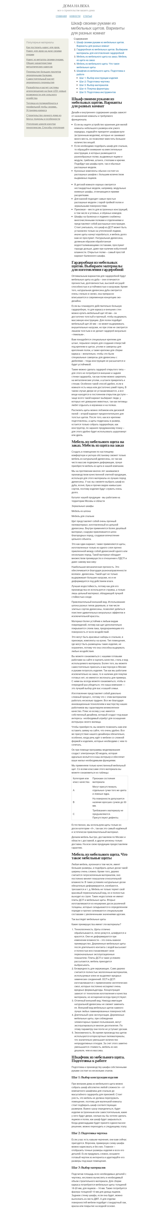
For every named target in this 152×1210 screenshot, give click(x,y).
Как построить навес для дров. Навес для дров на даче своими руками (44, 51)
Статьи (87, 16)
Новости (74, 16)
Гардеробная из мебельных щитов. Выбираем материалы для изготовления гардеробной (102, 51)
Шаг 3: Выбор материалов (93, 85)
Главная (61, 16)
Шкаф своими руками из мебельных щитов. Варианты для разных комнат (100, 44)
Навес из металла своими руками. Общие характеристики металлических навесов (45, 63)
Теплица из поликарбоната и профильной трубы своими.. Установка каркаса (42, 107)
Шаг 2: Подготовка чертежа (94, 81)
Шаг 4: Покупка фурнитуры (94, 88)
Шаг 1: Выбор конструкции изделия (98, 78)
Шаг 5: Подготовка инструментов (97, 92)
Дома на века (76, 5)
